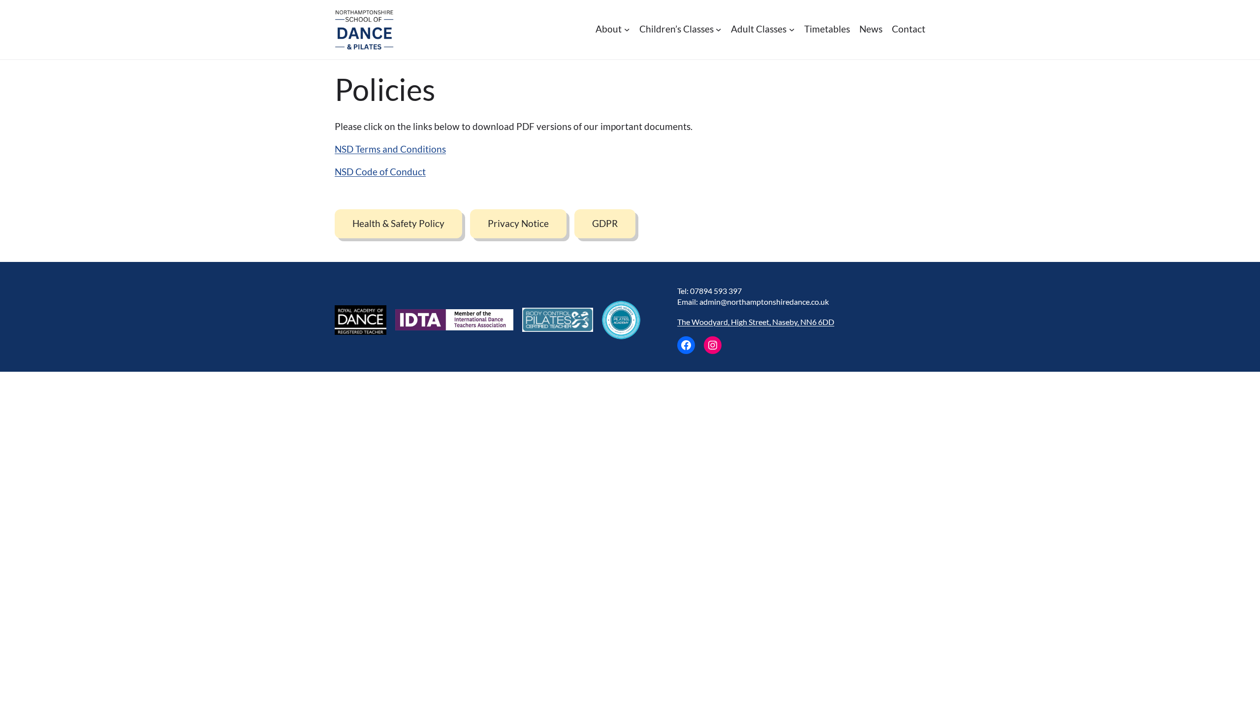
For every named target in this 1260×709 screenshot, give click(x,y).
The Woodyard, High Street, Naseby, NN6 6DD (755, 321)
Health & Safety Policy (398, 223)
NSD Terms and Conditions (390, 149)
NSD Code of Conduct (380, 171)
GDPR (605, 223)
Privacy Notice (518, 223)
